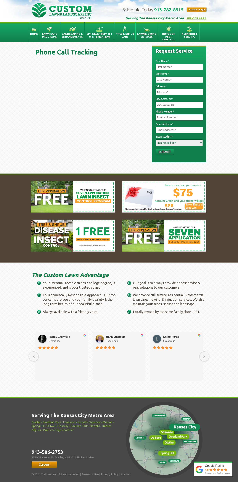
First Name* (162, 61)
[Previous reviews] (34, 356)
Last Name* (162, 73)
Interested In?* (164, 136)
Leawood (80, 422)
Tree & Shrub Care (125, 35)
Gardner (68, 430)
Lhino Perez (171, 336)
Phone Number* (165, 111)
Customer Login (197, 9)
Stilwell (51, 426)
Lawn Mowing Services (146, 35)
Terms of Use (90, 474)
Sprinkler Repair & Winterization (99, 35)
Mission (107, 422)
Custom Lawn (62, 10)
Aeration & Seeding (189, 35)
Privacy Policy (109, 474)
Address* (161, 86)
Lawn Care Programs (49, 35)
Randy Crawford (59, 336)
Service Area (196, 18)
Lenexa (68, 422)
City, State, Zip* (164, 98)
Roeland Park (79, 426)
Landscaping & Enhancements (72, 35)
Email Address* (164, 124)
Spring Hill (38, 426)
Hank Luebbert (115, 336)
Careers (44, 464)
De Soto (95, 426)
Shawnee (95, 422)
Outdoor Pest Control (168, 36)
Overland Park (52, 422)
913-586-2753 (47, 452)
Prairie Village (52, 430)
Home (34, 33)
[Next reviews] (204, 356)
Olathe (36, 422)
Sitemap (125, 474)
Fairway (63, 426)
